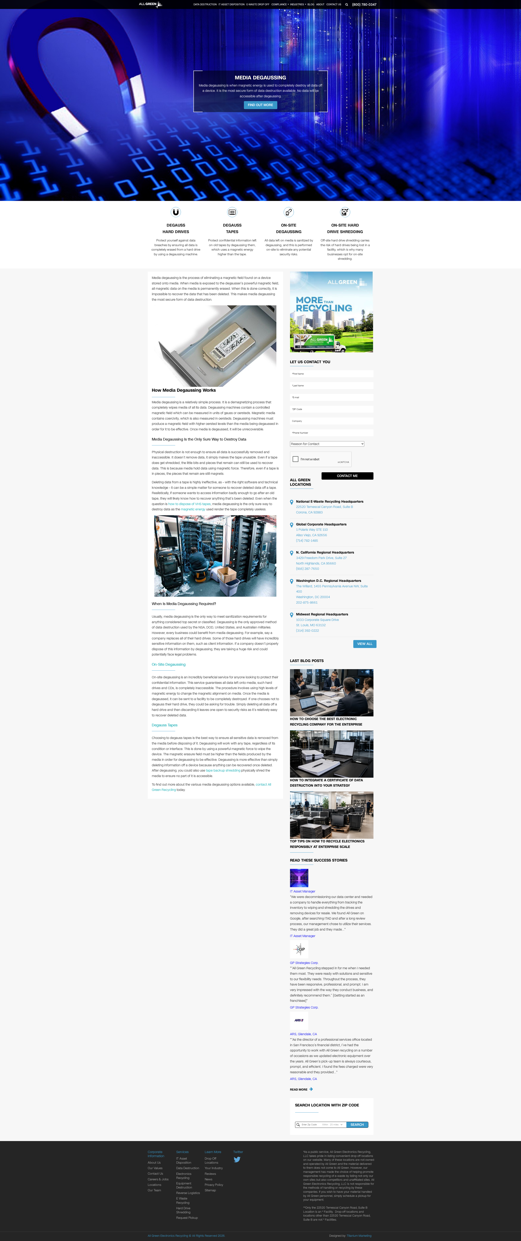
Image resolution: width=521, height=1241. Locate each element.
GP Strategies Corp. (304, 962)
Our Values (155, 1168)
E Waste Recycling (182, 1200)
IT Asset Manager (302, 891)
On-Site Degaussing (169, 664)
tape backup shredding (223, 770)
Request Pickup (187, 1218)
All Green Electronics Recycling (168, 1236)
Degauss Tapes (232, 229)
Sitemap (210, 1190)
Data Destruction (205, 4)
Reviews (210, 1174)
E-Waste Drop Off (257, 4)
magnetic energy (193, 509)
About (320, 4)
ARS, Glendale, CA (303, 1034)
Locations (154, 1185)
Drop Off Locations (211, 1160)
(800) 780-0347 (364, 4)
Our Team (154, 1190)
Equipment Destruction (184, 1185)
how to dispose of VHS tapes (189, 504)
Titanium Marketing (359, 1236)
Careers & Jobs (158, 1179)
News (208, 1179)
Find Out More (260, 104)
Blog (311, 4)
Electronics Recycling (183, 1176)
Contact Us (333, 4)
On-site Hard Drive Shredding (345, 229)
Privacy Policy (214, 1185)
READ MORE (299, 1090)
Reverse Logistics (188, 1193)
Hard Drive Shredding (183, 1210)
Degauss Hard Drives (176, 229)
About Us (154, 1162)
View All (364, 643)
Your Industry (214, 1168)
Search (357, 1124)
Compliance (279, 4)
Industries (297, 4)
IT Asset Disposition (231, 4)
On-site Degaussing (288, 229)
